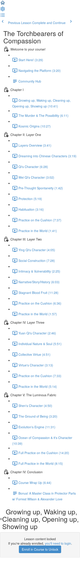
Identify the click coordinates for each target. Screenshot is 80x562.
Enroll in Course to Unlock (40, 549)
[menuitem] (2, 10)
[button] (2, 4)
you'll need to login (58, 543)
